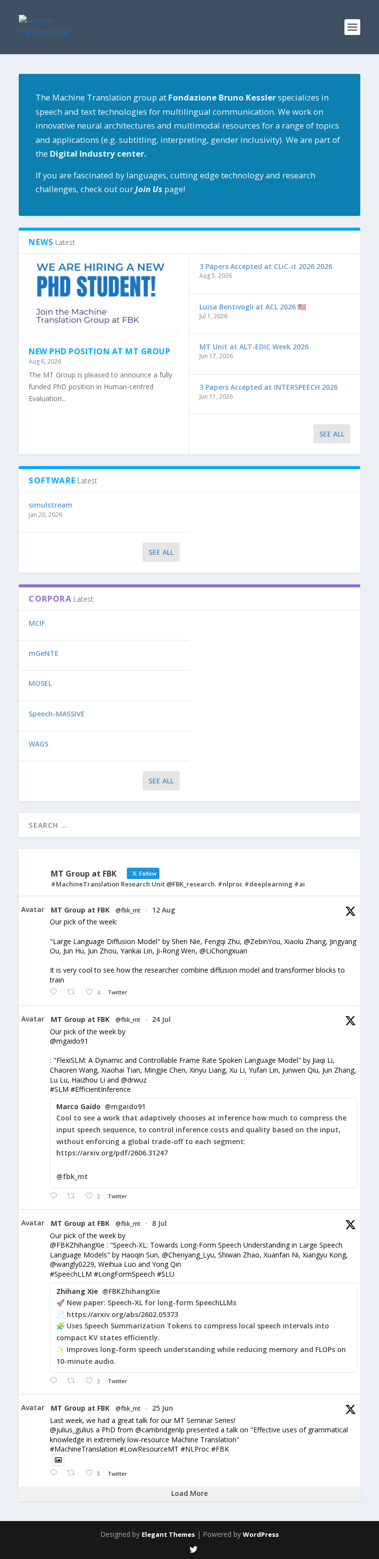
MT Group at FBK (80, 910)
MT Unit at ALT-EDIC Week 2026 (253, 346)
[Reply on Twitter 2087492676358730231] (55, 992)
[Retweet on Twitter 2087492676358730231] (74, 992)
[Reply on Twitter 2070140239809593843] (55, 1473)
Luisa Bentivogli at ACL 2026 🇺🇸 (252, 306)
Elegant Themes (168, 1534)
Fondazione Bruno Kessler (222, 97)
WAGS (38, 743)
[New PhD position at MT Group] (104, 300)
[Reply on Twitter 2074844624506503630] (55, 1381)
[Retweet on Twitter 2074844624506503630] (74, 1381)
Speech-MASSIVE (57, 713)
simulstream (51, 504)
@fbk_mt (128, 911)
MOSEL (40, 683)
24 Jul (161, 1019)
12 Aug (163, 910)
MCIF (37, 623)
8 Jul (159, 1223)
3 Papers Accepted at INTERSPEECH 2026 (268, 387)
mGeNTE (44, 653)
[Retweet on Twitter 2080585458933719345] (74, 1196)
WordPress (261, 1534)
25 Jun (162, 1408)
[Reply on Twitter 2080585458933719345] (55, 1196)
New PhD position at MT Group (99, 351)
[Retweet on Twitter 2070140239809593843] (74, 1473)
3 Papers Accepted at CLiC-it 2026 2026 (265, 266)
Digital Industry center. (98, 153)
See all (161, 552)
